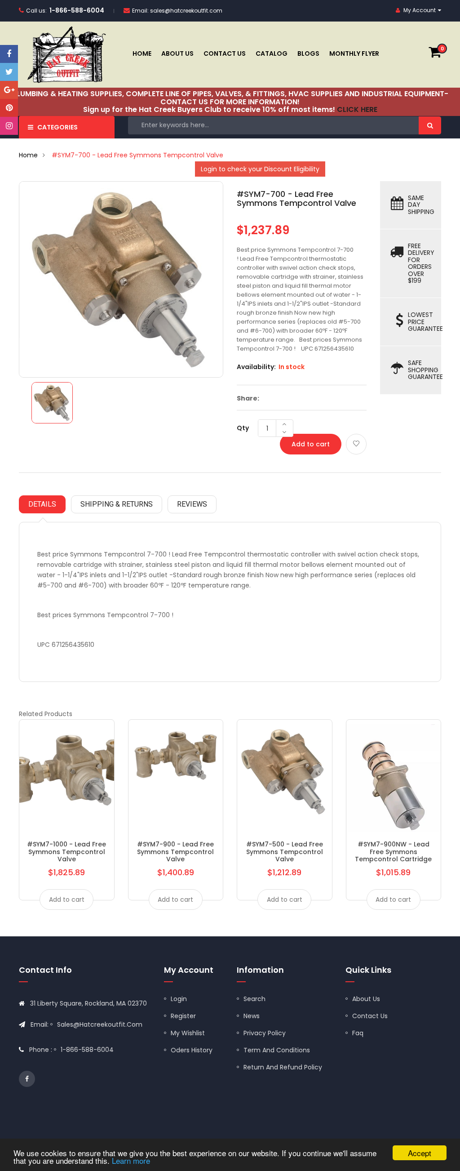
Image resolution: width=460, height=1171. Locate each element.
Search (254, 998)
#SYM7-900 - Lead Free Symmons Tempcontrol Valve (175, 852)
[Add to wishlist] (356, 444)
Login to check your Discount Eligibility (260, 169)
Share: (248, 398)
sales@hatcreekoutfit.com (186, 10)
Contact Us (370, 1015)
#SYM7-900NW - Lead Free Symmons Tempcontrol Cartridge (393, 852)
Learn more (131, 1160)
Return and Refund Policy (282, 1067)
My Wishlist (188, 1033)
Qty (243, 427)
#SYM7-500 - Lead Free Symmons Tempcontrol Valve (284, 852)
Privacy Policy (264, 1033)
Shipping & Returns (116, 504)
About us (366, 998)
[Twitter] (9, 72)
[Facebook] (9, 54)
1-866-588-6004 (76, 10)
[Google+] (9, 90)
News (251, 1015)
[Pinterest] (9, 108)
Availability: (256, 366)
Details (42, 504)
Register (183, 1015)
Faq (357, 1033)
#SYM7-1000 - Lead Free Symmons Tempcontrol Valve (66, 852)
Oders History (191, 1050)
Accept (419, 1152)
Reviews (192, 504)
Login (179, 998)
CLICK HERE (357, 109)
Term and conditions (276, 1050)
